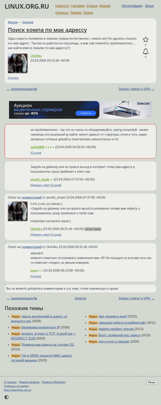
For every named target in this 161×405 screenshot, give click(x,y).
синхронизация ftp (24, 89)
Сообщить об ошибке (16, 386)
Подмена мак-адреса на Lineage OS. (48, 344)
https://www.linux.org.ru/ (17, 390)
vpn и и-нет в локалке (114, 341)
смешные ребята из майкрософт (122, 322)
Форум (104, 6)
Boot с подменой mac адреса (120, 335)
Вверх (152, 382)
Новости (62, 6)
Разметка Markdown (53, 382)
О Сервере (10, 382)
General (27, 22)
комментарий (32, 197)
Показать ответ (40, 185)
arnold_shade (40, 179)
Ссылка (13, 78)
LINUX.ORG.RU (27, 6)
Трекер (75, 13)
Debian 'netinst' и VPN (134, 89)
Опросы (61, 13)
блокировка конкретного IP (40, 327)
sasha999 (37, 147)
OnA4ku (36, 55)
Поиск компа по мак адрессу (47, 29)
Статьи (92, 6)
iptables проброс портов (116, 329)
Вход (149, 6)
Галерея (78, 6)
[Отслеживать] (145, 51)
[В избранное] (145, 39)
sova (33, 270)
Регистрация (132, 6)
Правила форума (29, 382)
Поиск (88, 13)
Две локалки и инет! (113, 316)
